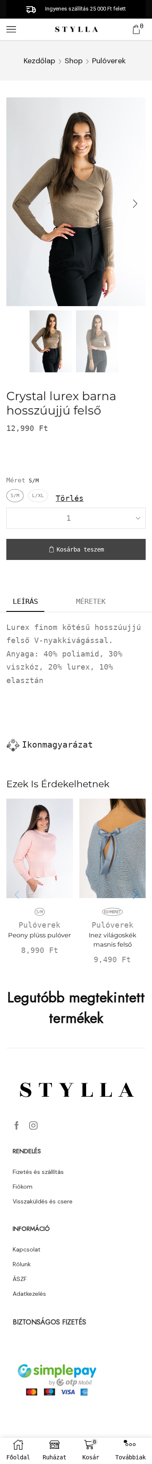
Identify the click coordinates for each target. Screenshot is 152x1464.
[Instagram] (33, 1125)
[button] (16, 204)
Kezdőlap (39, 61)
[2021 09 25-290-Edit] (51, 340)
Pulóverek (109, 61)
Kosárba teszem (80, 549)
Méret (15, 480)
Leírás (25, 601)
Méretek (91, 601)
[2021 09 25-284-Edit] (97, 342)
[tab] (25, 602)
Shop (74, 61)
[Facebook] (17, 1125)
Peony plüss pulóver (39, 935)
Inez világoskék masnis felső (112, 939)
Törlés (70, 498)
